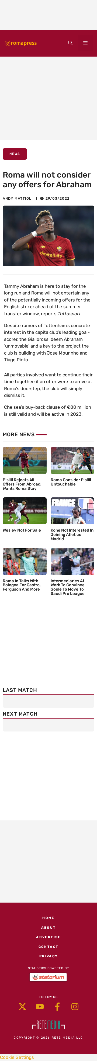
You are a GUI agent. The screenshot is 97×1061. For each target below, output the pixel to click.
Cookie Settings (17, 1057)
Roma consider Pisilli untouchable (71, 482)
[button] (70, 43)
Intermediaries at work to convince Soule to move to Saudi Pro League (68, 587)
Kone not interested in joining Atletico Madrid (72, 534)
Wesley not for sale (22, 530)
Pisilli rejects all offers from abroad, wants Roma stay (22, 484)
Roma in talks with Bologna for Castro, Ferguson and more (22, 585)
